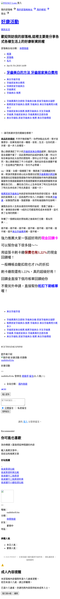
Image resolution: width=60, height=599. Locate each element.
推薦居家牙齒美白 (10, 194)
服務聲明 (30, 560)
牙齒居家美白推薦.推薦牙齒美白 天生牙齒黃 (28, 111)
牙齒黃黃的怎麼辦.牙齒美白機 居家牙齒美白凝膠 (31, 101)
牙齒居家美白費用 (16, 83)
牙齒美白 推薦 (14, 93)
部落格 (10, 57)
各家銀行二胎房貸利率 (12, 479)
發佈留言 (5, 411)
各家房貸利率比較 (10, 472)
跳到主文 (5, 29)
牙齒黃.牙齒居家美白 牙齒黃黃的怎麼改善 (27, 114)
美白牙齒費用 (19, 231)
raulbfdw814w (7, 360)
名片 (9, 61)
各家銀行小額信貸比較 (12, 482)
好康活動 (10, 21)
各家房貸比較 (8, 469)
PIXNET (13, 557)
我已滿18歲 (6, 593)
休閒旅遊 (24, 48)
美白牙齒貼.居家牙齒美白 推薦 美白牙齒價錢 (29, 118)
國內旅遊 (22, 384)
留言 (31, 376)
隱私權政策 (49, 557)
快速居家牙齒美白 (16, 86)
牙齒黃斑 (11, 89)
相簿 (9, 54)
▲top (3, 389)
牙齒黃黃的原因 (47, 174)
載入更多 (5, 394)
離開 (16, 593)
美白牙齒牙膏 (13, 79)
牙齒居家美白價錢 (32, 151)
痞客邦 (25, 376)
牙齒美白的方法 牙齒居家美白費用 (32, 72)
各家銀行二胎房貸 (10, 476)
